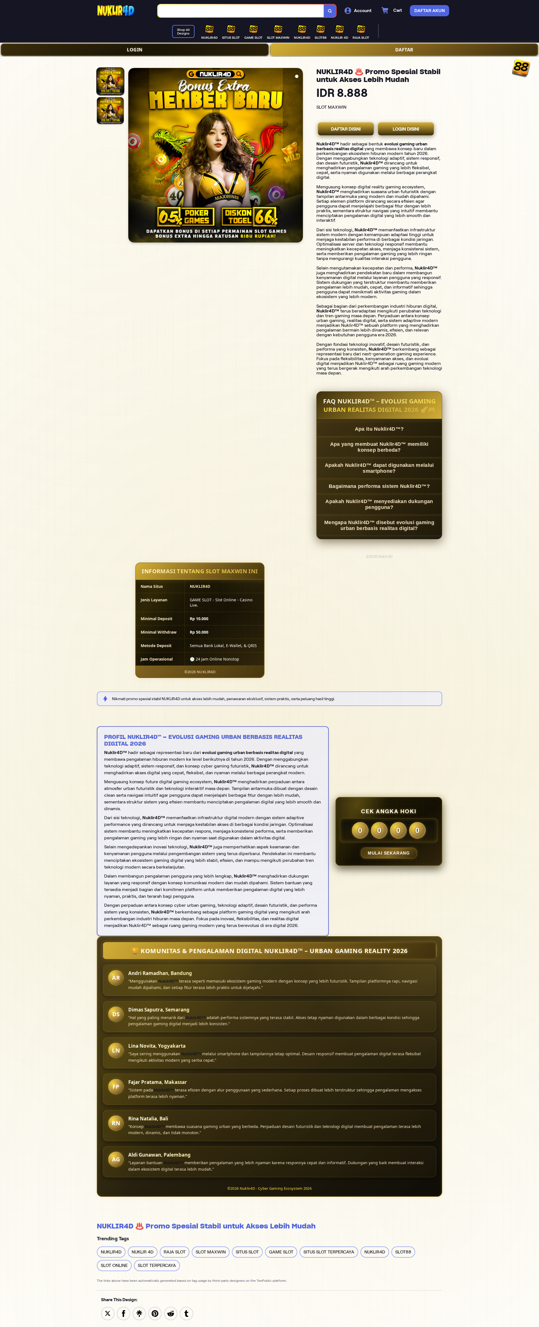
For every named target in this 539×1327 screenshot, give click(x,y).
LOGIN (135, 50)
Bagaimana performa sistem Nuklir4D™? (379, 486)
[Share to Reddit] (170, 1313)
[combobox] (241, 10)
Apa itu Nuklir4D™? (379, 429)
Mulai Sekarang (389, 853)
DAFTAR (404, 50)
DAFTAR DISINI (346, 129)
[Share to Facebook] (123, 1313)
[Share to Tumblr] (186, 1313)
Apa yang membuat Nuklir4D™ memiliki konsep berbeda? (379, 447)
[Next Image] (298, 156)
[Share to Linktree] (139, 1313)
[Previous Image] (132, 156)
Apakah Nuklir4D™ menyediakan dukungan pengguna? (379, 504)
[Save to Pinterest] (155, 1313)
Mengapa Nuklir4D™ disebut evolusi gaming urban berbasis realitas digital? (379, 525)
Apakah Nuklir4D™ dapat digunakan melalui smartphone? (379, 468)
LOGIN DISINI (406, 129)
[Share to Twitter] (108, 1313)
